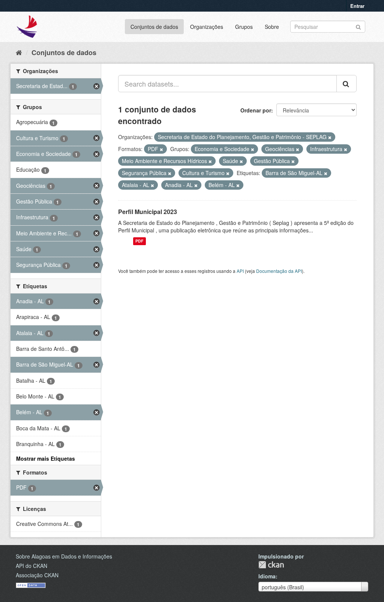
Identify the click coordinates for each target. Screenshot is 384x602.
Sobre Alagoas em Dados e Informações (64, 556)
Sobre (272, 26)
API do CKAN (31, 565)
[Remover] (330, 137)
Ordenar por (255, 110)
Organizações (206, 26)
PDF (139, 241)
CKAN (271, 565)
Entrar (357, 5)
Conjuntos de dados (154, 26)
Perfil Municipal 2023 (147, 211)
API (240, 271)
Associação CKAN (37, 575)
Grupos (244, 26)
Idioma (267, 576)
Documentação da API (279, 271)
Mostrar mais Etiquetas (45, 458)
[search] (346, 83)
